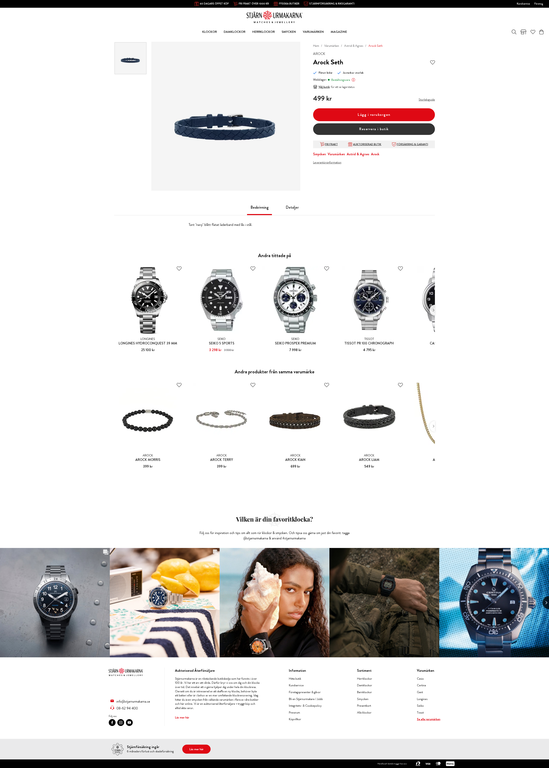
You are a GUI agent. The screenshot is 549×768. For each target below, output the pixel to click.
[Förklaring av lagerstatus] (353, 79)
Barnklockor (364, 692)
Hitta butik (295, 679)
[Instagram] (120, 722)
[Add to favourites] (432, 62)
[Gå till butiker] (523, 32)
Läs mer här (182, 717)
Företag (538, 4)
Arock (375, 154)
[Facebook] (112, 722)
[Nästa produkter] (432, 310)
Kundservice (523, 4)
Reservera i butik (374, 129)
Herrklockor (364, 679)
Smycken (319, 154)
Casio (420, 679)
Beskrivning (259, 207)
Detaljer (292, 207)
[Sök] (514, 32)
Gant (420, 692)
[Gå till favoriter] (533, 32)
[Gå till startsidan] (274, 16)
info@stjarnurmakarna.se (133, 701)
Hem (316, 46)
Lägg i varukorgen (374, 114)
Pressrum (294, 713)
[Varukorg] (541, 32)
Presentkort (364, 706)
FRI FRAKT (331, 144)
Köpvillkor (295, 719)
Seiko (420, 706)
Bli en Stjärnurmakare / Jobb (306, 699)
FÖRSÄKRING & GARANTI (412, 144)
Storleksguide (427, 99)
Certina (421, 685)
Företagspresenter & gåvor (305, 692)
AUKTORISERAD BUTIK (367, 144)
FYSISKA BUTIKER (289, 4)
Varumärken (331, 46)
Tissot (420, 713)
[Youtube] (129, 722)
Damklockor (364, 685)
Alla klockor (364, 713)
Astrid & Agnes (353, 46)
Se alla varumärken (428, 719)
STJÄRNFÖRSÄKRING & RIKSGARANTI (331, 4)
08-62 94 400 (127, 708)
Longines (422, 699)
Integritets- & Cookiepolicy (305, 706)
